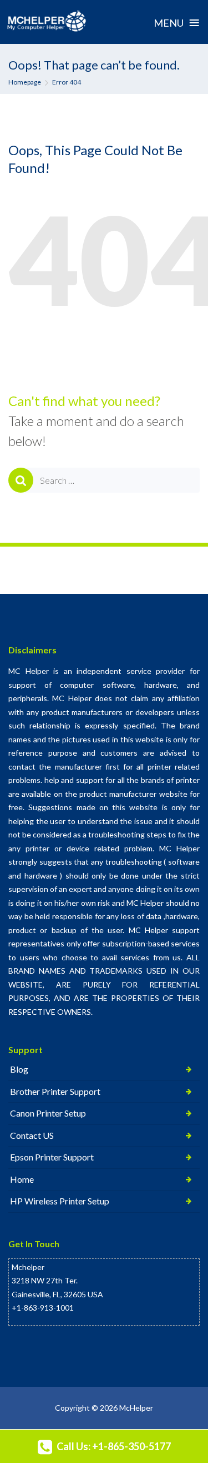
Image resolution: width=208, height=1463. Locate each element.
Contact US (32, 1135)
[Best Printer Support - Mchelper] (47, 22)
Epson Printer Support (52, 1157)
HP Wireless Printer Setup (59, 1201)
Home (22, 1179)
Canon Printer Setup (48, 1113)
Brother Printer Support (55, 1091)
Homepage (24, 82)
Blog (19, 1069)
